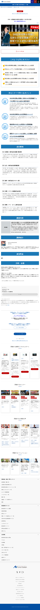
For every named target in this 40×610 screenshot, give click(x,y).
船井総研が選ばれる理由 (6, 537)
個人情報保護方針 (20, 585)
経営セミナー (4, 513)
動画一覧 (3, 497)
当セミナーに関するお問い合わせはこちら (20, 13)
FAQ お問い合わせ (20, 591)
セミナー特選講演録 (5, 492)
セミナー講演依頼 (20, 595)
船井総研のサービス (6, 505)
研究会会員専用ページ (6, 528)
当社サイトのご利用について (20, 577)
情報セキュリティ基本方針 (20, 589)
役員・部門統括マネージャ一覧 (7, 547)
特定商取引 (20, 583)
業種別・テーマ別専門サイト (7, 499)
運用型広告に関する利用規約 (20, 579)
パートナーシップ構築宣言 (20, 597)
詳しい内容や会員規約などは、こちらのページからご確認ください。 (20, 316)
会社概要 (3, 542)
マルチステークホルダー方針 (20, 599)
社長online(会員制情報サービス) (8, 518)
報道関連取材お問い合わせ (20, 593)
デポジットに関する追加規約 (20, 581)
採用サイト (4, 557)
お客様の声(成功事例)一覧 (6, 484)
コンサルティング (5, 523)
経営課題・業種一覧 (5, 482)
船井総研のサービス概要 (6, 508)
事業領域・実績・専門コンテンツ (8, 479)
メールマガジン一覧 (5, 494)
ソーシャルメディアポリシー (20, 587)
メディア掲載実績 (5, 554)
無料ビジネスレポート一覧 (7, 489)
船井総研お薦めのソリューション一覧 (9, 487)
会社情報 (3, 534)
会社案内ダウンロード (6, 559)
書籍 (2, 502)
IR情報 (3, 544)
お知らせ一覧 (4, 552)
